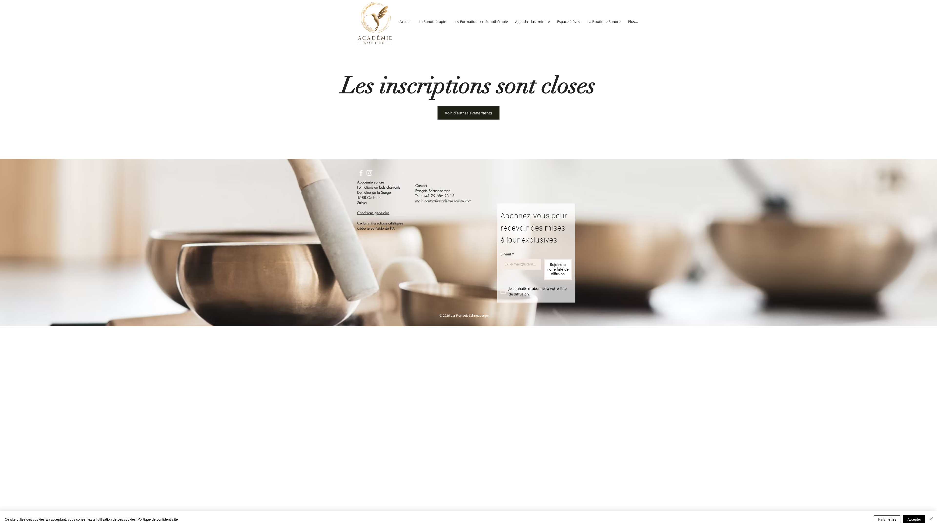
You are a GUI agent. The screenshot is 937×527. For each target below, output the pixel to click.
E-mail (507, 254)
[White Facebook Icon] (361, 173)
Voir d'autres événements (468, 113)
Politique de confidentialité (158, 519)
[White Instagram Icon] (369, 173)
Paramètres (887, 519)
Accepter (914, 519)
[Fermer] (931, 519)
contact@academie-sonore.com (448, 201)
